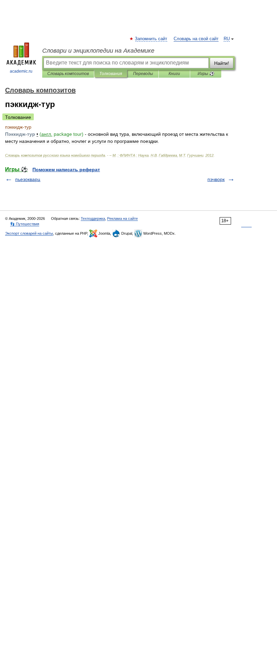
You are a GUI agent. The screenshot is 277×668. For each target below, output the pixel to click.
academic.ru (21, 71)
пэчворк (216, 179)
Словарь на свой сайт (196, 38)
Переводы (143, 73)
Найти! (221, 63)
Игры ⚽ (206, 73)
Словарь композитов (68, 73)
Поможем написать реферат (66, 169)
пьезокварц (27, 179)
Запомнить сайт (151, 38)
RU (227, 38)
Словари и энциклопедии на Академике (98, 50)
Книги (174, 73)
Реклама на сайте (122, 218)
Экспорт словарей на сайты (29, 233)
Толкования (110, 73)
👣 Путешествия (24, 224)
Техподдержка (93, 218)
